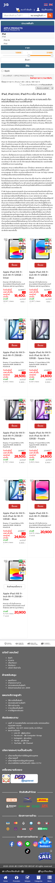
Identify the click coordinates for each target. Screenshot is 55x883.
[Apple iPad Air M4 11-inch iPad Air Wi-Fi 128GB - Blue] (14, 490)
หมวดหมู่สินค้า (37, 15)
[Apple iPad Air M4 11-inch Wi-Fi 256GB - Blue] (14, 329)
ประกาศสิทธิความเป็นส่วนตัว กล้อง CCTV (24, 763)
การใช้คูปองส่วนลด (15, 710)
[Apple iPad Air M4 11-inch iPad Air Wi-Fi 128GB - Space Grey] (40, 329)
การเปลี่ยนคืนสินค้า (15, 708)
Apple (7, 70)
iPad (31, 75)
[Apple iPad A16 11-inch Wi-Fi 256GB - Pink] (40, 490)
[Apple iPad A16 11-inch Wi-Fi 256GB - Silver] (14, 570)
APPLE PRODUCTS (21, 75)
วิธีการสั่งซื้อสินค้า (15, 700)
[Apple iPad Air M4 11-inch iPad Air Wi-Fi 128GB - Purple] (40, 409)
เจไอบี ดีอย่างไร (14, 668)
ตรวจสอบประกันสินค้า (17, 685)
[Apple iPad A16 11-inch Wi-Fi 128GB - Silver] (14, 249)
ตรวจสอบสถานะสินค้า (16, 703)
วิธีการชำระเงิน (14, 705)
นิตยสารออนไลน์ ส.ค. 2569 (19, 688)
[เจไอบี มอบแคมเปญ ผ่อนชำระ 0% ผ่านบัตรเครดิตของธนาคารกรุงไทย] (22, 244)
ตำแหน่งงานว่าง (14, 683)
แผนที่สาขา (12, 680)
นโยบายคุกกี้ (13, 758)
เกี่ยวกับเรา (12, 663)
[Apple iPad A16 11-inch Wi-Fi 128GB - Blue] (40, 249)
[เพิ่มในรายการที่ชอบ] (5, 240)
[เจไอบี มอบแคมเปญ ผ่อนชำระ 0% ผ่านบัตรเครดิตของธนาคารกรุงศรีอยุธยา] (22, 247)
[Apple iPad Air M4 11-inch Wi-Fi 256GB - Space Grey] (14, 409)
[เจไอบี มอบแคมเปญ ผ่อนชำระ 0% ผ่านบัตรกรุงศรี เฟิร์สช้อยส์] (22, 251)
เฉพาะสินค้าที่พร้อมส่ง (29, 84)
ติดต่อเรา (12, 665)
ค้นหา (27, 59)
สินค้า (10, 658)
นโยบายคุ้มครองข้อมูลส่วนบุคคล (21, 760)
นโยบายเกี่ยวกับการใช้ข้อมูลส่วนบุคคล (23, 755)
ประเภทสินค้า (27, 23)
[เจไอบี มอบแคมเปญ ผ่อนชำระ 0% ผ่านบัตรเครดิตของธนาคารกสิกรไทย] (22, 240)
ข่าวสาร (11, 660)
